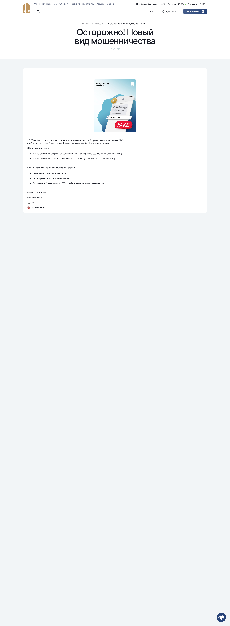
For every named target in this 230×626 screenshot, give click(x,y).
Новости (99, 23)
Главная (86, 23)
